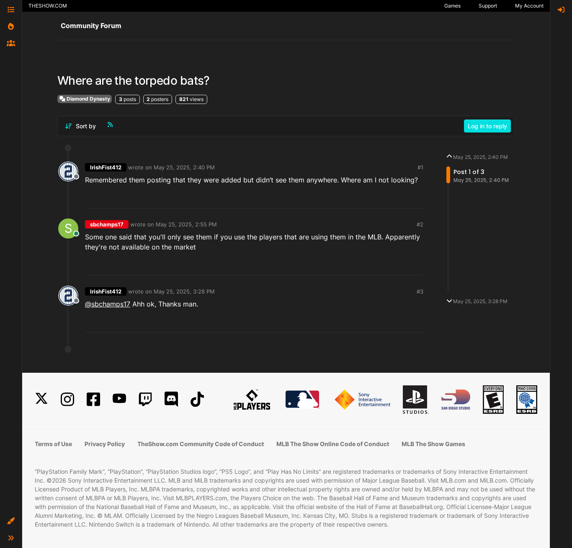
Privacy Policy (105, 443)
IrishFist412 (105, 167)
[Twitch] (145, 399)
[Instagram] (67, 399)
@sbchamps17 (107, 304)
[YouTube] (119, 399)
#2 (420, 224)
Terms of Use (53, 443)
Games (452, 6)
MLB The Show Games (433, 443)
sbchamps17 (107, 224)
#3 (420, 291)
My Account (529, 6)
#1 (420, 167)
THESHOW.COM (47, 6)
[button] (10, 521)
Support (488, 6)
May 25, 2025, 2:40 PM (184, 167)
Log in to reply (487, 126)
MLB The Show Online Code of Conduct (332, 443)
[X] (41, 399)
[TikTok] (197, 399)
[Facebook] (93, 399)
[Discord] (171, 399)
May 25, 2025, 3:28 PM (184, 291)
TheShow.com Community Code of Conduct (200, 443)
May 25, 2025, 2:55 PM (186, 224)
